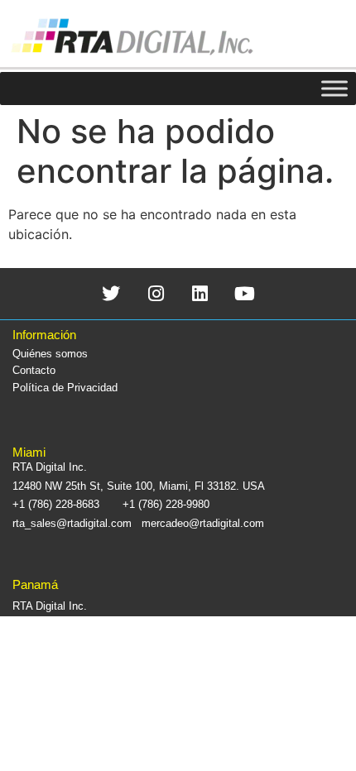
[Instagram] (156, 293)
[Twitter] (111, 293)
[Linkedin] (201, 293)
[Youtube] (244, 293)
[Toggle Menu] (334, 88)
